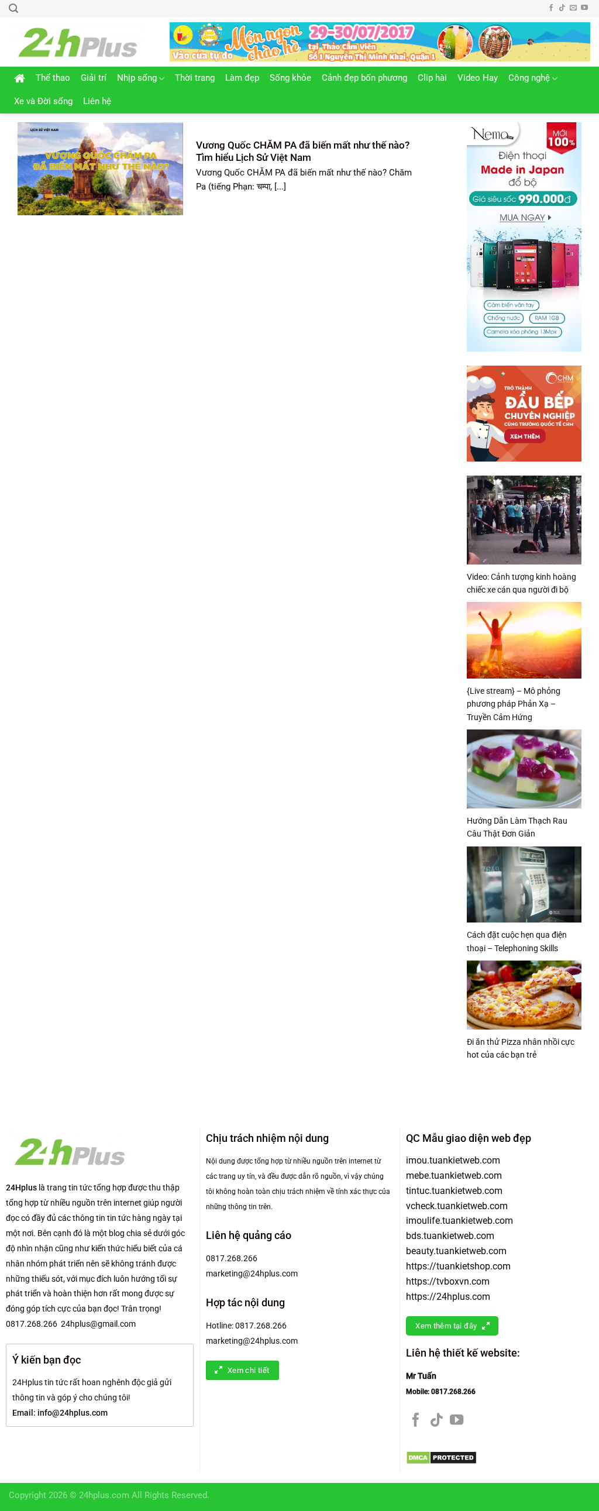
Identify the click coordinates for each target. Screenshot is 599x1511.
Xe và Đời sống (43, 101)
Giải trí (93, 78)
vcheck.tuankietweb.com (457, 1205)
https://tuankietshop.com (458, 1266)
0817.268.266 (231, 1258)
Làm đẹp (242, 78)
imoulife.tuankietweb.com (459, 1220)
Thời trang (195, 78)
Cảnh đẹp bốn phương (364, 78)
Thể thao (53, 78)
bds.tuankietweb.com (450, 1235)
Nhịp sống (137, 78)
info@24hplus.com (72, 1412)
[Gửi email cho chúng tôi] (573, 8)
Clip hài (432, 78)
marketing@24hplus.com (252, 1273)
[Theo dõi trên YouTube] (584, 8)
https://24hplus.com (448, 1296)
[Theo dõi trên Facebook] (551, 8)
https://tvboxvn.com (448, 1281)
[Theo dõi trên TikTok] (562, 8)
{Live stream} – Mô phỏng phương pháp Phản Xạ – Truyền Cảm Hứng (513, 704)
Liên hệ (97, 101)
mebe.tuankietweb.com (454, 1175)
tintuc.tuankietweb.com (454, 1190)
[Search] (13, 8)
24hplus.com (104, 1495)
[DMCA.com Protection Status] (441, 1457)
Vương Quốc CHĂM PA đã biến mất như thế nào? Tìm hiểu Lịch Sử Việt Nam (302, 151)
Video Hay (477, 78)
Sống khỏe (290, 78)
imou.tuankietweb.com (453, 1160)
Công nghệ (529, 78)
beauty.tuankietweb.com (456, 1251)
